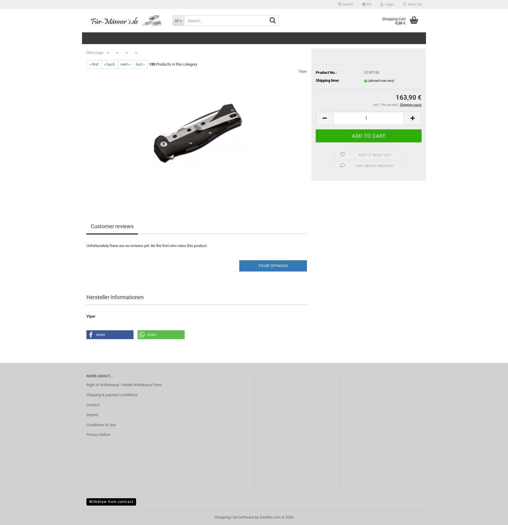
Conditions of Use (101, 425)
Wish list (414, 4)
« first (93, 64)
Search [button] (347, 4)
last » (140, 64)
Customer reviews (112, 226)
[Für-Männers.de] (125, 20)
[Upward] (492, 516)
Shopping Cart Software (234, 517)
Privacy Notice (98, 434)
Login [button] (388, 4)
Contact (92, 405)
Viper (302, 71)
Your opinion (273, 266)
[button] (367, 4)
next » (125, 64)
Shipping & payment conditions (112, 395)
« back (109, 64)
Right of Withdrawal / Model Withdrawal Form (124, 385)
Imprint (92, 415)
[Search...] (272, 21)
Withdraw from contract (111, 502)
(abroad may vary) (381, 81)
